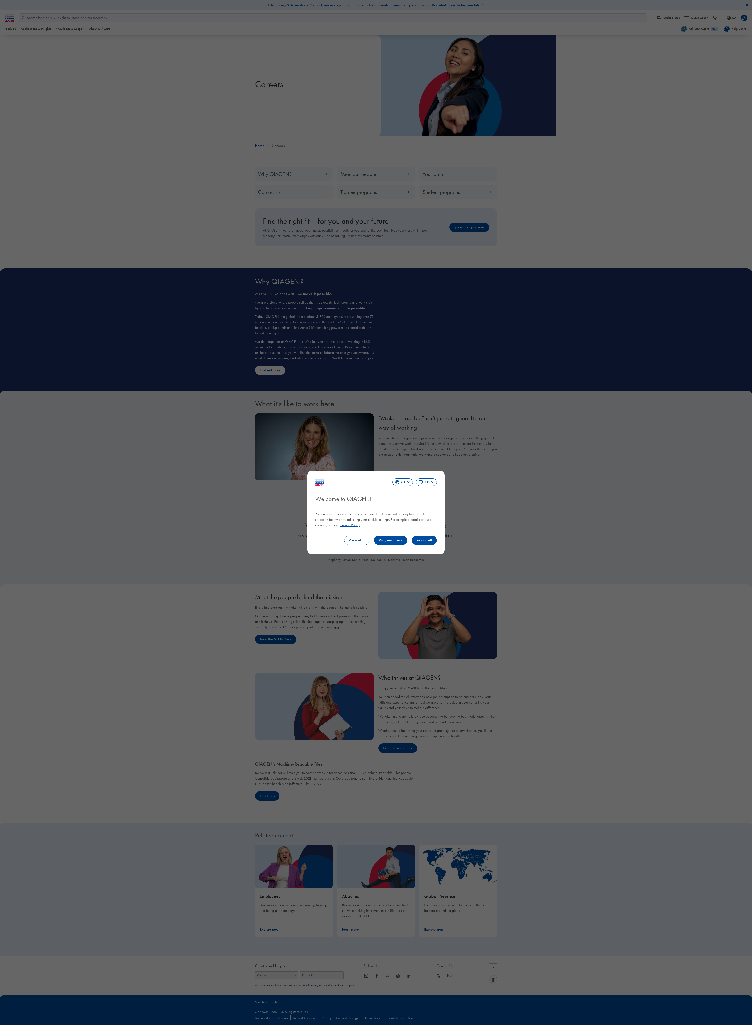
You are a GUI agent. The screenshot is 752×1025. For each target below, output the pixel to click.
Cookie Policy (350, 525)
